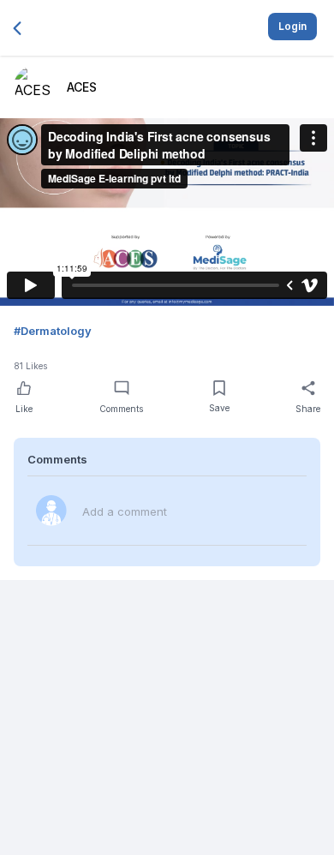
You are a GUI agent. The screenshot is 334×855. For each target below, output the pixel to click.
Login (292, 26)
